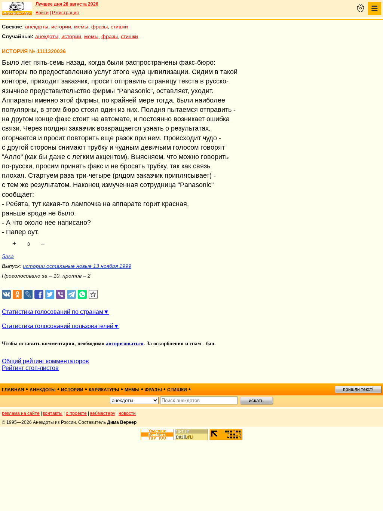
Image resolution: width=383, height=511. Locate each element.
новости (127, 413)
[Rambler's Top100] (157, 434)
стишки (119, 27)
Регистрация (65, 12)
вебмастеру (102, 413)
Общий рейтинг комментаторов (45, 361)
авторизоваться (125, 343)
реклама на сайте (21, 413)
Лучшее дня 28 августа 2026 (67, 4)
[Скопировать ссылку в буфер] (93, 294)
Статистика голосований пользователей (57, 326)
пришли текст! (358, 389)
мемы (81, 27)
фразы (99, 27)
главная (13, 389)
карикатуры (104, 389)
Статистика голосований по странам (52, 312)
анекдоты (36, 27)
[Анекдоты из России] (17, 8)
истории (61, 27)
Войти (42, 12)
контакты (52, 413)
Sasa (8, 256)
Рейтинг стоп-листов (30, 368)
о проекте (76, 413)
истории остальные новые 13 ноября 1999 (77, 266)
